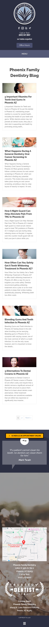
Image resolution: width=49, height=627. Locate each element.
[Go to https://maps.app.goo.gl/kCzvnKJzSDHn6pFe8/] (30, 28)
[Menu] (24, 623)
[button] (24, 45)
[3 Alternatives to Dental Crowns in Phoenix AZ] (19, 362)
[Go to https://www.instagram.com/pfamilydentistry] (22, 28)
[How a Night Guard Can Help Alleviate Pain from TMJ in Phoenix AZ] (19, 202)
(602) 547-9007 (24, 35)
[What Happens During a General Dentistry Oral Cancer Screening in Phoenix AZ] (19, 142)
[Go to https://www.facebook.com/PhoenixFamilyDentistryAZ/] (19, 28)
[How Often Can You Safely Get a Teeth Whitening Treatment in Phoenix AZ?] (19, 254)
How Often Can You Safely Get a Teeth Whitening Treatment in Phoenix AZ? (19, 265)
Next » (28, 418)
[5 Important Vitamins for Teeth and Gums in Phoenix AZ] (19, 88)
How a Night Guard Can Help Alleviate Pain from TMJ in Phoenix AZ (18, 214)
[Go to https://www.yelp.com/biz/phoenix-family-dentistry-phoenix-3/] (26, 28)
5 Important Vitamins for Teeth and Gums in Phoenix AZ (18, 99)
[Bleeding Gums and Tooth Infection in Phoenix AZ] (19, 310)
